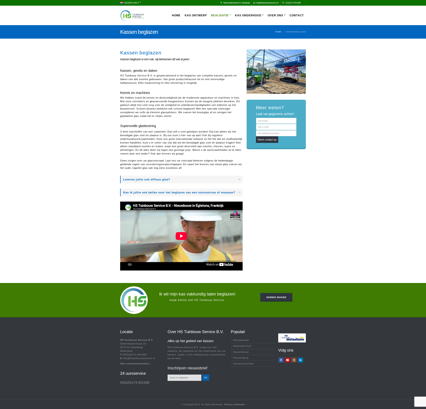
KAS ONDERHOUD (248, 15)
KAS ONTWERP (196, 15)
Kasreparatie (241, 340)
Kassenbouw (241, 352)
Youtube (287, 360)
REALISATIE (220, 15)
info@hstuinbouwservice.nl (267, 3)
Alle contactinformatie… (135, 363)
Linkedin (300, 360)
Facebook (281, 360)
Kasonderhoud (242, 346)
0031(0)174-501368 (135, 354)
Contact (297, 15)
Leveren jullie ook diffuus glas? (146, 179)
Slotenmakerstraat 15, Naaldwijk (236, 3)
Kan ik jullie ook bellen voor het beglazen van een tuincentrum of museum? (179, 192)
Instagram (294, 360)
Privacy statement (234, 404)
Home (176, 15)
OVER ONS (275, 15)
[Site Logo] (132, 15)
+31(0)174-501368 (292, 3)
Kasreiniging (240, 358)
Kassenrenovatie (243, 363)
